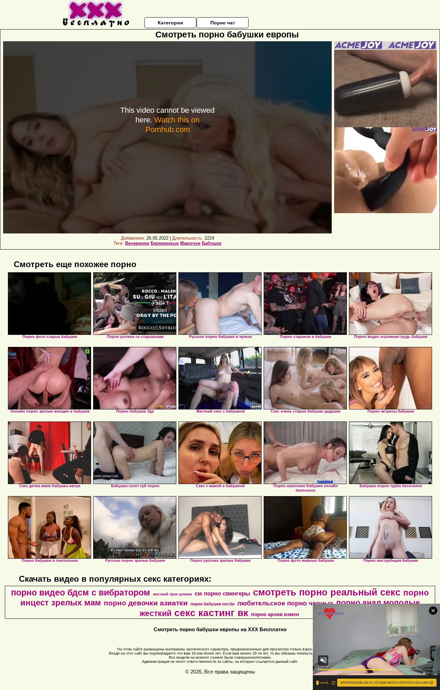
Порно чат (222, 22)
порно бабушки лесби (212, 604)
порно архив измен (275, 614)
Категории (170, 22)
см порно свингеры (222, 593)
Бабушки (211, 243)
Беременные (165, 243)
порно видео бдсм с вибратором (80, 592)
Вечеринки (137, 243)
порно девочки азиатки (146, 603)
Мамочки (190, 243)
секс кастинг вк (211, 612)
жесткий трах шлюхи (172, 594)
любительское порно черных (285, 603)
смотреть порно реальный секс (326, 592)
